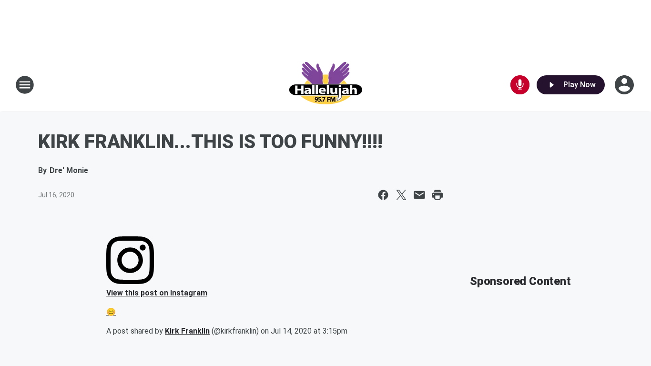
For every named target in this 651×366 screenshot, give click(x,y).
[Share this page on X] (401, 195)
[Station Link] (325, 85)
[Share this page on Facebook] (383, 195)
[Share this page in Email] (419, 195)
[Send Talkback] (519, 84)
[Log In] (625, 84)
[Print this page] (437, 195)
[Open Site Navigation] (24, 84)
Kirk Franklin (187, 331)
